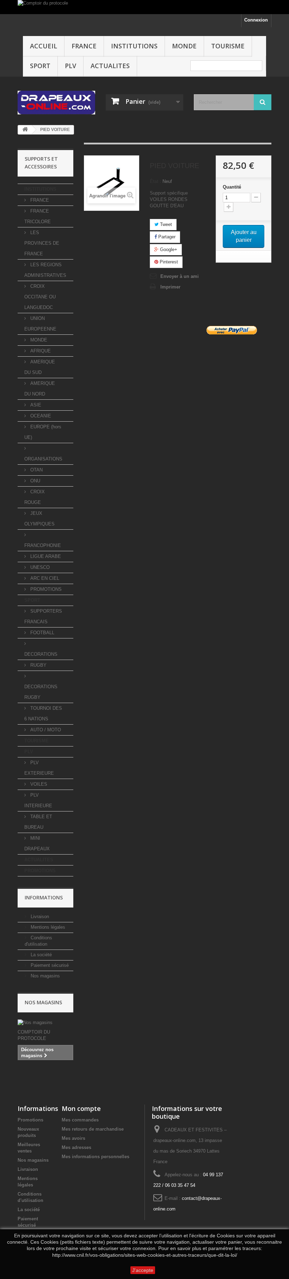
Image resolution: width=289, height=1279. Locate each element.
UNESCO (39, 567)
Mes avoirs (73, 1138)
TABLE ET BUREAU (38, 822)
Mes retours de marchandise (93, 1129)
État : (155, 181)
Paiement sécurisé (49, 965)
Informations (44, 897)
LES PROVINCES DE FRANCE (41, 243)
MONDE (184, 46)
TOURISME (228, 46)
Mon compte (81, 1108)
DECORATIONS (40, 654)
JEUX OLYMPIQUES (39, 519)
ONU (34, 480)
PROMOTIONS (45, 589)
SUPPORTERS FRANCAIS (43, 616)
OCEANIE (40, 415)
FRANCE (84, 46)
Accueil (43, 46)
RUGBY (38, 665)
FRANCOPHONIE (42, 545)
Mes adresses (76, 1147)
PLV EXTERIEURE (39, 768)
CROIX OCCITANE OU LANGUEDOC (40, 297)
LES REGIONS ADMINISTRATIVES (45, 270)
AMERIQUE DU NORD (39, 389)
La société (40, 954)
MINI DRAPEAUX (37, 843)
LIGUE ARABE (45, 556)
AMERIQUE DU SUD (39, 367)
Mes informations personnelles (95, 1156)
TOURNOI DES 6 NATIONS (43, 713)
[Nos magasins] (45, 1022)
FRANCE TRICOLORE (37, 216)
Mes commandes (80, 1120)
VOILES (38, 784)
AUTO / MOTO (45, 729)
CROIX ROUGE (34, 497)
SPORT (40, 65)
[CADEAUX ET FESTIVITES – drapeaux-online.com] (56, 102)
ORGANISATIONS (43, 459)
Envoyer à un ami (179, 276)
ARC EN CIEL (44, 578)
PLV (70, 65)
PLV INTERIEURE (38, 800)
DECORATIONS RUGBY (40, 692)
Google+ (168, 249)
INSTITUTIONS (134, 46)
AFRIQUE (40, 350)
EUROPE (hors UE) (42, 432)
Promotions (30, 1120)
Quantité (232, 187)
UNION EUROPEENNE (40, 324)
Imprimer (170, 287)
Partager (166, 236)
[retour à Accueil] (25, 129)
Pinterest (168, 261)
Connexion (256, 20)
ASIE (35, 405)
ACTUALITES (110, 65)
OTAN (36, 469)
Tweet (165, 224)
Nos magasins (44, 975)
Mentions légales (47, 927)
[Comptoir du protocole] (144, 7)
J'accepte (142, 1270)
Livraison (39, 916)
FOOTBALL (41, 632)
